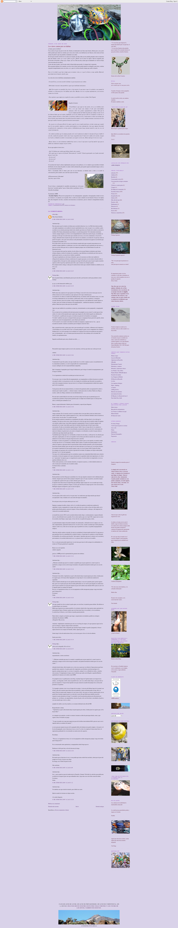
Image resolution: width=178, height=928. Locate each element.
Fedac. (112, 430)
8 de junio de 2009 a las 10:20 (63, 799)
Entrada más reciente (53, 806)
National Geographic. (116, 434)
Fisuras (113, 193)
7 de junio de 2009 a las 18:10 (63, 569)
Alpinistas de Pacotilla (117, 360)
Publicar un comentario (54, 803)
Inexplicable (114, 196)
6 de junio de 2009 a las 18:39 (63, 286)
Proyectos (113, 206)
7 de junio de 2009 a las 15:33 (63, 556)
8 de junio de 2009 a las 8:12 (62, 782)
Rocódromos (114, 208)
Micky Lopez (114, 356)
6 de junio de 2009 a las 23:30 (63, 407)
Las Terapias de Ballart (117, 377)
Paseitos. (113, 202)
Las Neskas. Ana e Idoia (117, 370)
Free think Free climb (116, 398)
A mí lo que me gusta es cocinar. (119, 425)
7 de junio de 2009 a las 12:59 (63, 489)
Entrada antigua (100, 806)
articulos (113, 173)
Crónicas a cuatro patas (117, 185)
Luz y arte (113, 428)
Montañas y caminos (116, 366)
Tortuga (54, 275)
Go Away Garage (115, 423)
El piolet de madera (116, 375)
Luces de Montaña (116, 358)
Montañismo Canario (116, 364)
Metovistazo (114, 407)
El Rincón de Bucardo (116, 379)
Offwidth (113, 362)
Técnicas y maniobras (116, 213)
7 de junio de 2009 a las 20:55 (63, 649)
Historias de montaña (116, 391)
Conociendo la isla (116, 179)
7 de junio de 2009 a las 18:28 (63, 597)
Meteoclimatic (115, 413)
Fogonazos (114, 436)
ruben (53, 214)
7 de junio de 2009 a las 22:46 (63, 751)
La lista (113, 381)
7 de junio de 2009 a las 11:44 (63, 470)
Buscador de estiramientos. (118, 409)
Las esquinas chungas (116, 383)
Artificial (113, 175)
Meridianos (114, 432)
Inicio (77, 806)
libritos (113, 198)
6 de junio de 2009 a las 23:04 (63, 355)
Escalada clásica (115, 191)
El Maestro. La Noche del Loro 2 (119, 396)
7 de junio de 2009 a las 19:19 (63, 639)
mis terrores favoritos (116, 394)
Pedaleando (114, 204)
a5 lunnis (113, 387)
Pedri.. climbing (115, 385)
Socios (113, 210)
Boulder (113, 177)
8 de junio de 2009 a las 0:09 (62, 767)
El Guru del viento (116, 415)
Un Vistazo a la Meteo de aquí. (119, 411)
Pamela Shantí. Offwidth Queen (119, 372)
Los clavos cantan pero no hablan (59, 46)
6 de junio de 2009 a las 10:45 (63, 271)
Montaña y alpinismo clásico (118, 368)
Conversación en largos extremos (64, 205)
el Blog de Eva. (115, 389)
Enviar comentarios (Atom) (62, 810)
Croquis (113, 187)
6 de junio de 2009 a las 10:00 (63, 219)
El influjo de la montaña (117, 189)
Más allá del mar (115, 200)
